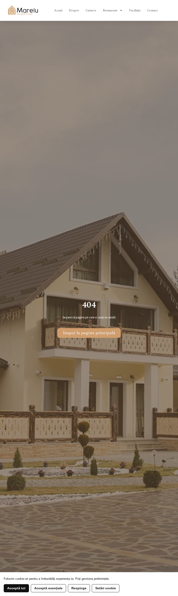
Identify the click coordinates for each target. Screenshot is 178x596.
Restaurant (110, 10)
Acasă (58, 10)
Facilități (134, 10)
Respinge (78, 588)
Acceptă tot (16, 588)
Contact (152, 10)
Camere (91, 10)
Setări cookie (105, 588)
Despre (74, 10)
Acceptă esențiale (48, 588)
